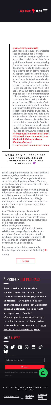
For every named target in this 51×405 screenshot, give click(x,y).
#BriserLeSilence (33, 139)
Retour (25, 261)
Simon (10, 288)
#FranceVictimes (39, 136)
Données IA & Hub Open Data (42, 397)
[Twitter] (12, 347)
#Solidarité (18, 139)
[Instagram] (6, 347)
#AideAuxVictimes (21, 136)
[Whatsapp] (26, 347)
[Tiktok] (40, 347)
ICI (45, 250)
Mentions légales (30, 397)
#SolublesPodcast (22, 142)
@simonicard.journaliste (25, 48)
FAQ (22, 398)
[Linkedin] (33, 347)
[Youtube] (19, 347)
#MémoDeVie (19, 133)
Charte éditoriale (11, 397)
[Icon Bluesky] (6, 351)
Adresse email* (10, 356)
